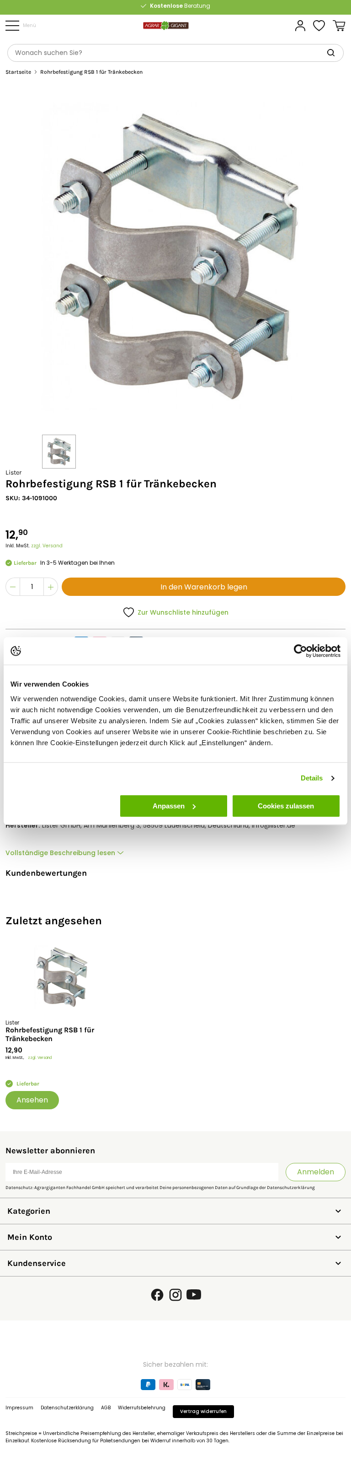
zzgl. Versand (47, 545)
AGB (106, 1407)
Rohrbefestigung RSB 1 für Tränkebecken (49, 1034)
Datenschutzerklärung (291, 1187)
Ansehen (32, 1100)
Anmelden (315, 1172)
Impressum (19, 1407)
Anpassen (169, 806)
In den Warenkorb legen (203, 587)
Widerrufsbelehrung (141, 1407)
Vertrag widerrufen (203, 1411)
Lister (13, 472)
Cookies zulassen (286, 806)
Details (312, 778)
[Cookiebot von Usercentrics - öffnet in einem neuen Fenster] (300, 651)
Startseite (18, 72)
